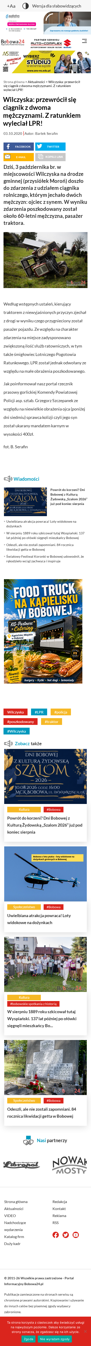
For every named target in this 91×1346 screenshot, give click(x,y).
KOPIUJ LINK (54, 157)
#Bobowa (53, 809)
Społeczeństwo (24, 907)
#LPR (39, 712)
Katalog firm (14, 1236)
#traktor (51, 721)
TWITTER (53, 146)
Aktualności (36, 82)
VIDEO (10, 1215)
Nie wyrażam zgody (55, 1339)
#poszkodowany (20, 721)
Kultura (24, 809)
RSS (55, 1222)
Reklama (59, 1215)
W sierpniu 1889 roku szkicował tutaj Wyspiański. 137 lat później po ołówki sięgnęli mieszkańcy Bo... (42, 1018)
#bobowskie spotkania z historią (33, 1004)
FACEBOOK (23, 146)
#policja (60, 712)
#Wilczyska (16, 731)
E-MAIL (21, 157)
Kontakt (59, 1208)
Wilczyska (15, 712)
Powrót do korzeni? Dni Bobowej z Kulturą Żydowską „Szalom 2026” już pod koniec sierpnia (44, 825)
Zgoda (28, 1339)
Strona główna (14, 82)
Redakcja (59, 1201)
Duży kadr (12, 1243)
